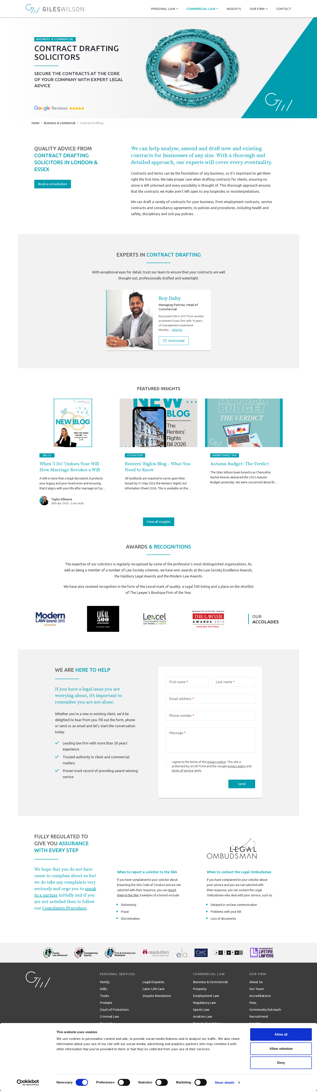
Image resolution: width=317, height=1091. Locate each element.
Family (104, 982)
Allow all (281, 1034)
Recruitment (258, 1016)
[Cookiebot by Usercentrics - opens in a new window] (28, 1082)
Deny (281, 1062)
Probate (106, 1002)
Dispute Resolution (157, 996)
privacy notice (216, 762)
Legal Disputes (153, 982)
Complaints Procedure (64, 908)
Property (199, 989)
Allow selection (281, 1048)
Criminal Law (109, 1016)
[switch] (124, 1082)
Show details (224, 1082)
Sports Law (201, 1009)
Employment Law (206, 996)
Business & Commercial (59, 123)
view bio (177, 329)
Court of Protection (114, 1009)
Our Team (256, 989)
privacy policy (237, 766)
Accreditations (260, 996)
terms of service (182, 770)
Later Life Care (154, 989)
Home (35, 123)
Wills (103, 989)
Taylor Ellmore (61, 499)
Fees (252, 1002)
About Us (256, 982)
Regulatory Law (204, 1002)
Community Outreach (265, 1009)
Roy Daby (170, 298)
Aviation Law (202, 1016)
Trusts (104, 996)
